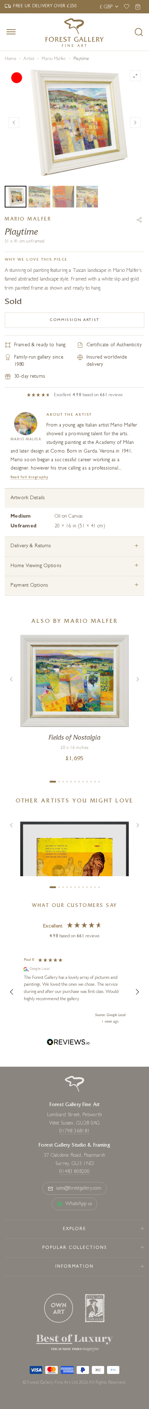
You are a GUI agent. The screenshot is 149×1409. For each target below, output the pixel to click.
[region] (74, 992)
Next (135, 122)
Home (10, 59)
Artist (29, 59)
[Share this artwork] (139, 220)
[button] (12, 992)
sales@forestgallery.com (79, 1188)
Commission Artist (74, 320)
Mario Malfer (54, 59)
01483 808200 (74, 1171)
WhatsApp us (78, 1204)
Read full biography (29, 477)
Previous (13, 122)
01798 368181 (74, 1131)
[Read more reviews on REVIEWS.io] (68, 1043)
